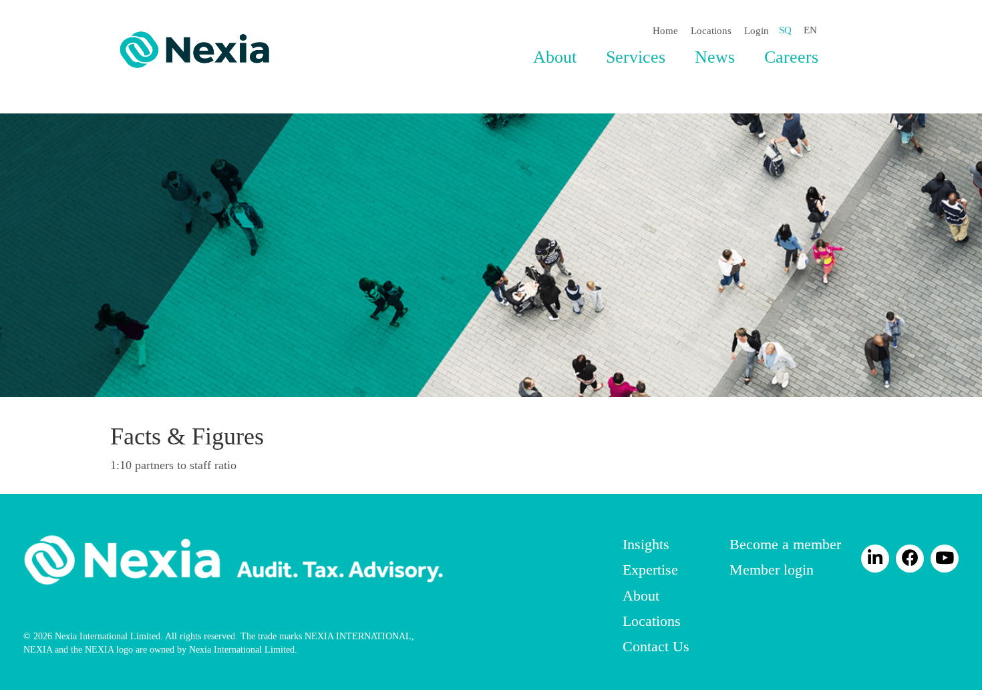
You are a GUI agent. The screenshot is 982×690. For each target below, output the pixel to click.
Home (665, 30)
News (715, 57)
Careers (791, 57)
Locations (711, 30)
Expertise (650, 569)
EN (810, 30)
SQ (785, 30)
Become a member (785, 544)
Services (635, 57)
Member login (771, 569)
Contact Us (656, 646)
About (555, 57)
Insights (646, 544)
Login (756, 30)
